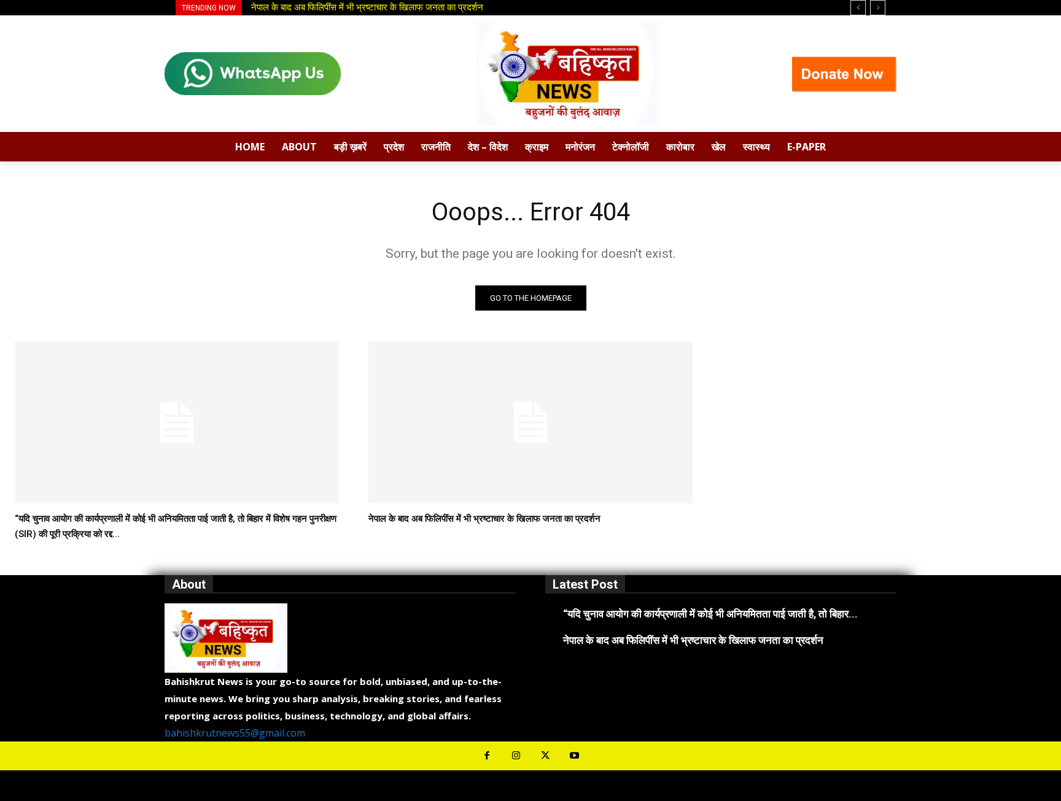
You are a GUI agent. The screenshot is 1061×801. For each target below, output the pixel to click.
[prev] (858, 7)
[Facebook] (487, 756)
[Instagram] (516, 756)
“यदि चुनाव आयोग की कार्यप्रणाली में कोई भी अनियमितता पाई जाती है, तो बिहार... (710, 614)
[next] (877, 7)
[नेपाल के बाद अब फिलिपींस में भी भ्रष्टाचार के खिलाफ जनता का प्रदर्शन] (530, 422)
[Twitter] (545, 756)
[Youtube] (574, 756)
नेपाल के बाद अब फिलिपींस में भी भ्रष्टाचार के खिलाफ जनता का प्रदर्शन (484, 518)
